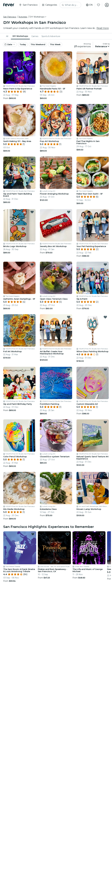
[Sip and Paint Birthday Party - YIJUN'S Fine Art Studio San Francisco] (19, 383)
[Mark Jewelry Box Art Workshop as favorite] (68, 212)
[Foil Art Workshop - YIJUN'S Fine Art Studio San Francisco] (19, 330)
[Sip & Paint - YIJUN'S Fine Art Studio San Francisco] (92, 278)
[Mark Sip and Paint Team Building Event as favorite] (32, 159)
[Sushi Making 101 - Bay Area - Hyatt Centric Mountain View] (19, 120)
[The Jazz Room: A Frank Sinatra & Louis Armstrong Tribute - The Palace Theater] (19, 547)
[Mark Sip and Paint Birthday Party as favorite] (32, 369)
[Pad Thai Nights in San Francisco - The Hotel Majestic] (92, 120)
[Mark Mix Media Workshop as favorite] (32, 475)
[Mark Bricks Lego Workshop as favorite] (32, 212)
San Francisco (9, 17)
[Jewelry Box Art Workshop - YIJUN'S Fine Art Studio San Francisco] (56, 225)
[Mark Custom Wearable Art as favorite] (105, 369)
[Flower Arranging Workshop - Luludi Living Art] (56, 173)
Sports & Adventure (51, 36)
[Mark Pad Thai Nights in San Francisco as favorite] (105, 107)
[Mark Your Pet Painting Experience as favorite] (105, 212)
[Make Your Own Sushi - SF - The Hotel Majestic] (92, 173)
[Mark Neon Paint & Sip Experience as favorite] (32, 54)
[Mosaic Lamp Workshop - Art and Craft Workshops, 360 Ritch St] (92, 488)
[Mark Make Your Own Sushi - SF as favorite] (105, 159)
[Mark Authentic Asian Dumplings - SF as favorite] (32, 264)
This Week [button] (55, 44)
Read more (103, 28)
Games (34, 36)
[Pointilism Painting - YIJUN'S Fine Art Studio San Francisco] (56, 383)
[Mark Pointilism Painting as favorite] (68, 369)
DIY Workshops (20, 36)
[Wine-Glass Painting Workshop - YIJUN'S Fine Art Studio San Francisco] (92, 330)
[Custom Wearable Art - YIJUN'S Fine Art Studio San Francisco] (92, 383)
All (7, 36)
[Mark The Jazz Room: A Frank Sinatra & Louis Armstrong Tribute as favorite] (33, 534)
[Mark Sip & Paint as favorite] (105, 264)
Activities (23, 17)
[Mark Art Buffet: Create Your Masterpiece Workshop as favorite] (68, 317)
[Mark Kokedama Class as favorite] (68, 475)
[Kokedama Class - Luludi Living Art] (56, 488)
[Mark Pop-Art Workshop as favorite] (68, 107)
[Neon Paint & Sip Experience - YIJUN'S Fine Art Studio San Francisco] (19, 67)
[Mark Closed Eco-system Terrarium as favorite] (68, 422)
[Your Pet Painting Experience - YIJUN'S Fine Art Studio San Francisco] (92, 225)
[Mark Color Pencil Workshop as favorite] (32, 422)
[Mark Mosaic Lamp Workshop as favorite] (105, 475)
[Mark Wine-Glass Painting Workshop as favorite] (105, 317)
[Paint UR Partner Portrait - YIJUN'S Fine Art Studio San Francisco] (92, 67)
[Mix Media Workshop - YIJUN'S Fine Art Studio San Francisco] (19, 488)
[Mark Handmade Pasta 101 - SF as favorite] (68, 54)
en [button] (91, 5)
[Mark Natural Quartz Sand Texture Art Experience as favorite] (105, 422)
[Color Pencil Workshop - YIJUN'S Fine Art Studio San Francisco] (19, 435)
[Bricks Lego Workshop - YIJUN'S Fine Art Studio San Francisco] (19, 225)
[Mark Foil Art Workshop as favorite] (32, 317)
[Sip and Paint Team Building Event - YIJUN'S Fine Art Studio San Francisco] (19, 173)
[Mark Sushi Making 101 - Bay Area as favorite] (32, 107)
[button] (38, 16)
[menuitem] (7, 36)
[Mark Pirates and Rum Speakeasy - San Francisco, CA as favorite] (67, 534)
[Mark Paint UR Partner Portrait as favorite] (105, 54)
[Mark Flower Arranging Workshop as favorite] (68, 159)
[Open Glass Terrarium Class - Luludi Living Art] (56, 278)
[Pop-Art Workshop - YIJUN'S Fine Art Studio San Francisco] (56, 120)
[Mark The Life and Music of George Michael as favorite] (102, 534)
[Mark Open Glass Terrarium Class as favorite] (68, 264)
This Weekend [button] (38, 44)
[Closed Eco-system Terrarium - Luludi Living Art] (56, 435)
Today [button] (23, 44)
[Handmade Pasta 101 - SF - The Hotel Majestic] (56, 67)
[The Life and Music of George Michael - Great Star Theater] (89, 547)
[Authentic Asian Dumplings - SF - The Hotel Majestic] (19, 278)
